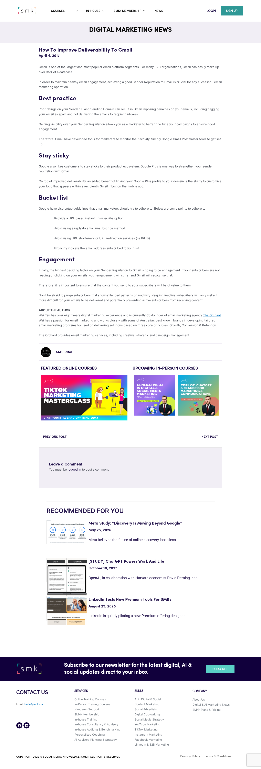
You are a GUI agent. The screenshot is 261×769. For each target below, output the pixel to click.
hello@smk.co (33, 704)
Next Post (211, 437)
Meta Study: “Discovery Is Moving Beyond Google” (135, 523)
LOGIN (211, 10)
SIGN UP (232, 10)
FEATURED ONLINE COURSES (69, 368)
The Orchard (212, 315)
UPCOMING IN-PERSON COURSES (165, 368)
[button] (45, 397)
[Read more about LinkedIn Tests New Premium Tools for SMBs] (67, 610)
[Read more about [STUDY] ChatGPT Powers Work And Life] (67, 578)
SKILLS (139, 690)
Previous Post (53, 437)
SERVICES (81, 690)
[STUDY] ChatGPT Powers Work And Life (126, 561)
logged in (74, 469)
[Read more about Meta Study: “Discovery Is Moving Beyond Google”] (67, 531)
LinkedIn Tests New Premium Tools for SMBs (129, 599)
